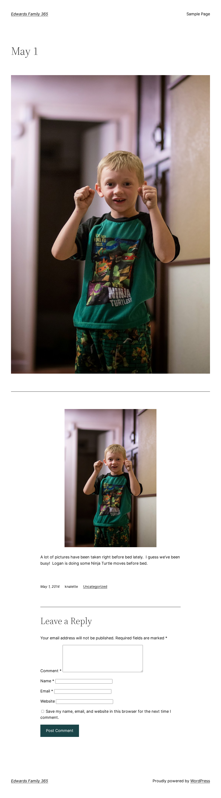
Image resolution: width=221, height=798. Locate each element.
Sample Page (198, 14)
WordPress (200, 781)
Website (47, 701)
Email (46, 691)
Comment (51, 670)
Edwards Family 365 (29, 14)
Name (47, 681)
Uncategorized (95, 586)
